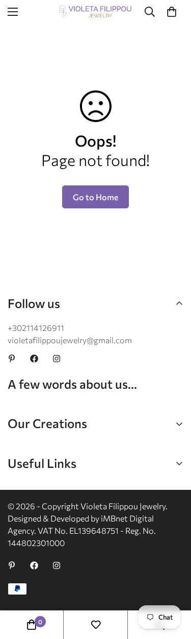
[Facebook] (34, 358)
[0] (171, 11)
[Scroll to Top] (172, 585)
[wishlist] (96, 625)
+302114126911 (36, 328)
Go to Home (95, 197)
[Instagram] (56, 358)
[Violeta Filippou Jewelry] (95, 12)
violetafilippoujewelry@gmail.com (70, 340)
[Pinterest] (12, 358)
